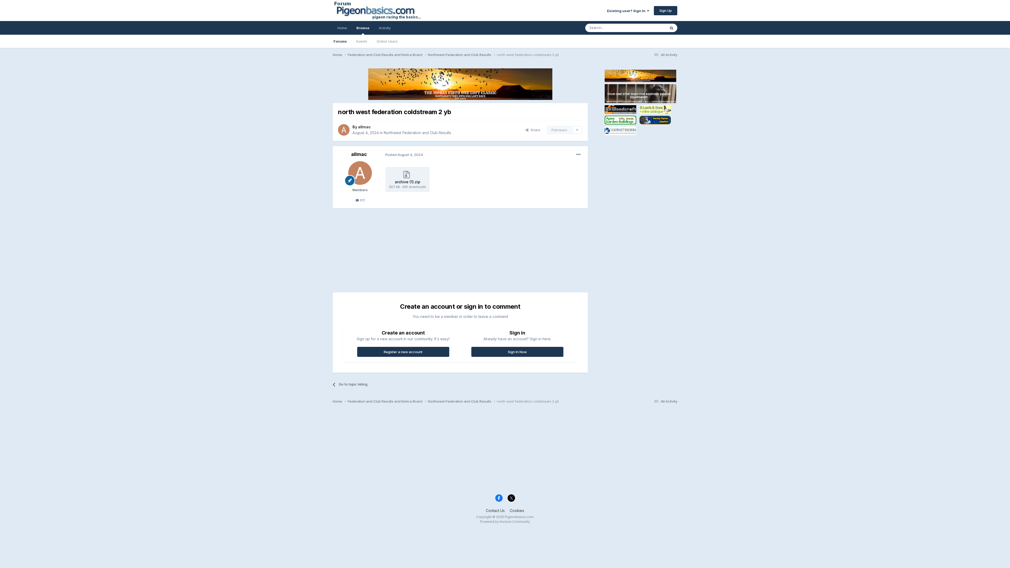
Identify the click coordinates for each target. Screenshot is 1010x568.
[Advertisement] (428, 250)
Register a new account (403, 352)
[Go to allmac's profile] (344, 130)
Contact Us (495, 510)
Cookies (517, 510)
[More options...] (578, 154)
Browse (362, 28)
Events (361, 41)
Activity (385, 28)
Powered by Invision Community (505, 522)
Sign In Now (517, 352)
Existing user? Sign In (627, 11)
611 (362, 200)
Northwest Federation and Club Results (417, 132)
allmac (364, 127)
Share (534, 130)
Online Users (387, 41)
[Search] (671, 28)
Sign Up (665, 10)
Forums (340, 41)
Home (342, 28)
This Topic (650, 28)
